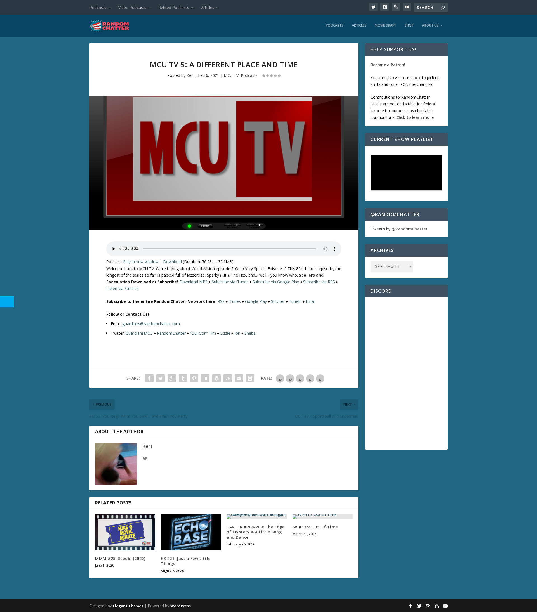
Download (172, 261)
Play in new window (141, 261)
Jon (237, 333)
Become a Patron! (388, 64)
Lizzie (225, 333)
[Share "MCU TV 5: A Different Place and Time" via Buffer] (216, 378)
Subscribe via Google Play (276, 281)
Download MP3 (193, 281)
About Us (430, 25)
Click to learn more (415, 117)
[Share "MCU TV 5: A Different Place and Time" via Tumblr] (183, 378)
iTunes (235, 301)
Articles (207, 7)
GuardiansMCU (139, 333)
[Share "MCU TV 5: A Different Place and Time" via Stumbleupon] (227, 378)
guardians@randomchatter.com (151, 323)
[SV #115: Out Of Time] (323, 516)
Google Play (256, 301)
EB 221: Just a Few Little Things (186, 561)
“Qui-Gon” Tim (203, 333)
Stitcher (278, 301)
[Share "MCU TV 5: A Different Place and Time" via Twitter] (160, 378)
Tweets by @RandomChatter (399, 228)
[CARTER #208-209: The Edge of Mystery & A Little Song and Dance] (257, 516)
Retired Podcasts (173, 7)
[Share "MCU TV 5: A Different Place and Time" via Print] (250, 378)
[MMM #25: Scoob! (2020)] (125, 532)
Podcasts (98, 7)
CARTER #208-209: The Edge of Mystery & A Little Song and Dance (256, 532)
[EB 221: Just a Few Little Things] (191, 532)
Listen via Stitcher (122, 288)
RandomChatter (171, 333)
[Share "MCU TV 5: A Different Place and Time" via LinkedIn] (205, 378)
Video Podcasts (132, 7)
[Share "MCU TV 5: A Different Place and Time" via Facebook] (149, 378)
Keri (190, 75)
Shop (409, 25)
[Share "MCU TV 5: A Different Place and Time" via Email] (238, 378)
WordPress (180, 605)
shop (415, 77)
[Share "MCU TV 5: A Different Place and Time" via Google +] (171, 378)
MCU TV (231, 75)
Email (310, 301)
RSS (221, 301)
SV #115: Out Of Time (315, 527)
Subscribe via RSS (319, 281)
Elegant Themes (128, 605)
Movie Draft (385, 25)
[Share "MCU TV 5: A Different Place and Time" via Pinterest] (194, 378)
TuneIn (295, 301)
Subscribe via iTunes (230, 281)
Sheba (250, 333)
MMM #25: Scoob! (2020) (120, 558)
